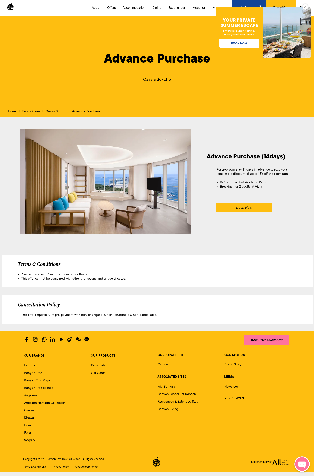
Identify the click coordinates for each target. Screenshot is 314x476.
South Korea (31, 111)
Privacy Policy (61, 466)
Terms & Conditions (34, 466)
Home (12, 111)
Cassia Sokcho (56, 111)
